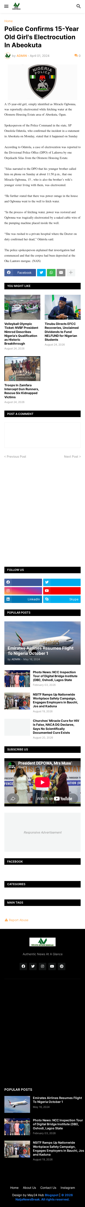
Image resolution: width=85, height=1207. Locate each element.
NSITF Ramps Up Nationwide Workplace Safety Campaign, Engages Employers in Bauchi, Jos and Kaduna (55, 700)
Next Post (71, 456)
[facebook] (23, 582)
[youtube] (62, 590)
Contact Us (48, 1187)
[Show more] (70, 272)
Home (8, 21)
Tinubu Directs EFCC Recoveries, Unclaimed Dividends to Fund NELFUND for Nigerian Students (62, 331)
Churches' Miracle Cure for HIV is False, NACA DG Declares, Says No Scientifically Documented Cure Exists (56, 726)
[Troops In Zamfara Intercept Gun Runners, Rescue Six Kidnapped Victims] (22, 368)
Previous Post (16, 456)
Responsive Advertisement (42, 832)
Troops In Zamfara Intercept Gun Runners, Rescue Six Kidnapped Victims (21, 391)
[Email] (61, 272)
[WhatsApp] (51, 272)
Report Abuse (18, 920)
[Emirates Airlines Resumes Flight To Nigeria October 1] (17, 1104)
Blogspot (51, 1195)
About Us (29, 1187)
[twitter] (62, 582)
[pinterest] (61, 966)
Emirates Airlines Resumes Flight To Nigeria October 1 (57, 1100)
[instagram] (23, 590)
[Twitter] (41, 272)
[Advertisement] (42, 509)
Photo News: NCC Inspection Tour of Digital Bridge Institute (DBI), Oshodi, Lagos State (55, 676)
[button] (6, 6)
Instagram (68, 1187)
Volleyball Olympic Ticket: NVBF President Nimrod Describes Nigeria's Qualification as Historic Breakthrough (21, 333)
